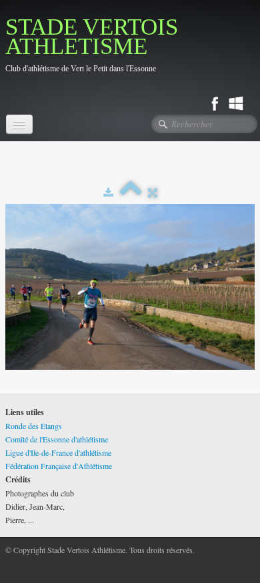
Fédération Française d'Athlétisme (58, 465)
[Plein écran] (152, 192)
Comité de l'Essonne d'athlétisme (56, 439)
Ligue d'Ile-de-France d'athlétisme (58, 452)
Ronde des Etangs (33, 425)
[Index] (131, 192)
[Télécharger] (108, 192)
